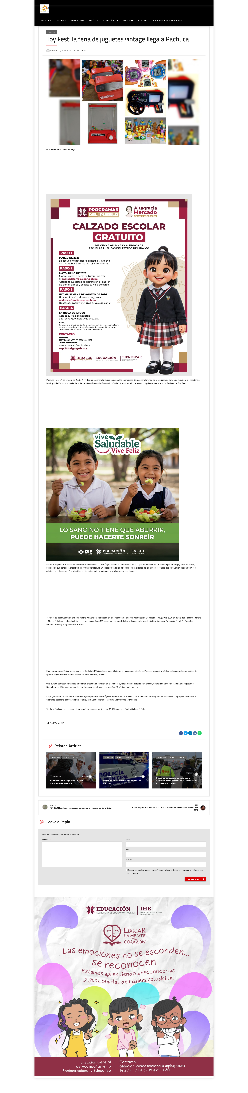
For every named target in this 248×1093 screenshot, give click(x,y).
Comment (46, 839)
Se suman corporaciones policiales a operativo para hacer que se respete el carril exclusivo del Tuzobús (176, 780)
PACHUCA (61, 20)
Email (128, 849)
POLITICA (75, 757)
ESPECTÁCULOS (110, 20)
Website (129, 860)
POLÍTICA (93, 20)
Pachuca (51, 32)
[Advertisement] (123, 171)
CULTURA (143, 20)
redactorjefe (53, 51)
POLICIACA (46, 20)
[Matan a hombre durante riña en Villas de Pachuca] (124, 770)
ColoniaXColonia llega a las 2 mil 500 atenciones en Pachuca (66, 782)
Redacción (85, 776)
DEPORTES (128, 20)
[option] (124, 102)
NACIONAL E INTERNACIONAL (167, 20)
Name (128, 839)
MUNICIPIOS (77, 20)
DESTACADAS (56, 757)
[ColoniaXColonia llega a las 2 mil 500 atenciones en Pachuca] (71, 770)
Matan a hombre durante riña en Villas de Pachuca (122, 782)
